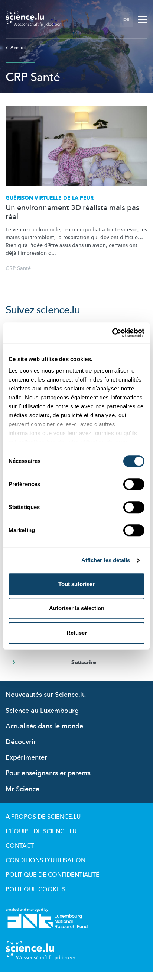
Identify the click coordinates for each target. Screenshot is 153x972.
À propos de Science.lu (43, 817)
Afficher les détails (105, 560)
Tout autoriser (76, 584)
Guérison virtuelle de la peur (50, 198)
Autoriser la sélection (76, 608)
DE (126, 19)
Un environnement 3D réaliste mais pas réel (72, 212)
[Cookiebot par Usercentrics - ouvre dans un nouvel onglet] (111, 333)
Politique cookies (35, 889)
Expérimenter (26, 757)
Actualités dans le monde (44, 726)
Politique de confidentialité (53, 875)
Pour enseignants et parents (48, 773)
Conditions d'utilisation (45, 860)
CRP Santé (18, 268)
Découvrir (21, 742)
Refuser (76, 633)
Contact (20, 846)
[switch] (133, 484)
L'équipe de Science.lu (41, 831)
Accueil (18, 48)
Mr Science (22, 789)
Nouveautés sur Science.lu (46, 694)
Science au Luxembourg (42, 710)
